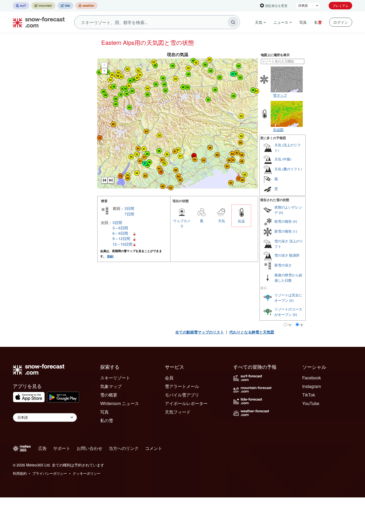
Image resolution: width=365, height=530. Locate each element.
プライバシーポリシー (49, 473)
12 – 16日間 (122, 244)
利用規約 (20, 473)
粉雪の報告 (283, 221)
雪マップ (280, 95)
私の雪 (106, 420)
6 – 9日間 (120, 233)
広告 (42, 448)
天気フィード (178, 412)
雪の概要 (108, 395)
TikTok (308, 395)
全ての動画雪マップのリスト (199, 332)
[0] (281, 212)
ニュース (280, 22)
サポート (61, 448)
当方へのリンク (124, 448)
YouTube (310, 403)
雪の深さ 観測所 (287, 255)
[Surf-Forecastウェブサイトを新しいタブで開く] (21, 5)
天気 (258, 22)
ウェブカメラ (182, 223)
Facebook (311, 378)
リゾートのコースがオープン (288, 312)
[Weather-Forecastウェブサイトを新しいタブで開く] (86, 5)
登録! (110, 256)
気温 (241, 220)
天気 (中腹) (282, 159)
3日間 (129, 208)
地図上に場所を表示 (275, 55)
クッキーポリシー (86, 473)
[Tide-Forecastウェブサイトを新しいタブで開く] (65, 5)
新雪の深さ (283, 265)
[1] (295, 231)
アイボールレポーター (186, 403)
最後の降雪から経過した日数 (288, 278)
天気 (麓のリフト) (288, 169)
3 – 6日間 (120, 227)
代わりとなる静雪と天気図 (251, 332)
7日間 (129, 214)
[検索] (233, 22)
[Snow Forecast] (37, 22)
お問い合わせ (89, 448)
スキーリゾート (115, 378)
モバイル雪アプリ (182, 395)
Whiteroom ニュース (119, 403)
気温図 (278, 129)
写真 (303, 22)
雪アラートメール (182, 386)
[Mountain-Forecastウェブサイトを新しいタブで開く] (43, 5)
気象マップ (111, 386)
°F (301, 325)
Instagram (311, 386)
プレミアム (340, 5)
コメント (153, 448)
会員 (169, 378)
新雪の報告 (283, 231)
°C (290, 325)
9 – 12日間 (121, 238)
